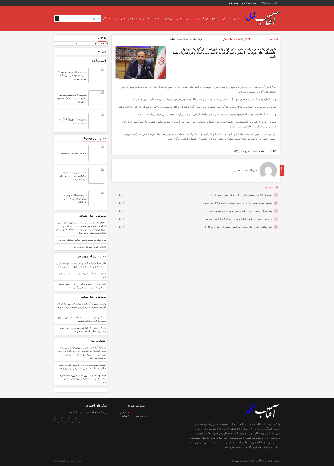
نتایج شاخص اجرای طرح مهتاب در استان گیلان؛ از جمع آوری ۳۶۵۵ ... (237, 227)
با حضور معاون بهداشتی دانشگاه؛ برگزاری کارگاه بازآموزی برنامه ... (237, 219)
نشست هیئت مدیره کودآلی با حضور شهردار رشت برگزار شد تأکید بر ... (235, 203)
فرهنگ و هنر (202, 18)
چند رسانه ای (127, 18)
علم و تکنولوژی (124, 414)
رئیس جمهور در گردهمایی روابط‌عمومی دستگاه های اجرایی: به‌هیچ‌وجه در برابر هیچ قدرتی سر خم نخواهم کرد (81, 307)
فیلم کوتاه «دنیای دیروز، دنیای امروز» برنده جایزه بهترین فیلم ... (239, 211)
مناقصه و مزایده (143, 18)
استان (236, 18)
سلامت (157, 18)
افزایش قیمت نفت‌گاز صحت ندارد (90, 247)
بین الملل (168, 18)
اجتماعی (226, 18)
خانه (255, 3)
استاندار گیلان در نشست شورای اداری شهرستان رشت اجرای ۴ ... (238, 195)
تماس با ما (233, 3)
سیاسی (180, 18)
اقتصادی (215, 18)
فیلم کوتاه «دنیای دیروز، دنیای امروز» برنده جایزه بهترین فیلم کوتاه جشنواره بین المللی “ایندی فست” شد (81, 378)
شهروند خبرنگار (110, 18)
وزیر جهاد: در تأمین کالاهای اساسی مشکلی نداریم (82, 240)
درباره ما (246, 3)
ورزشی (190, 18)
